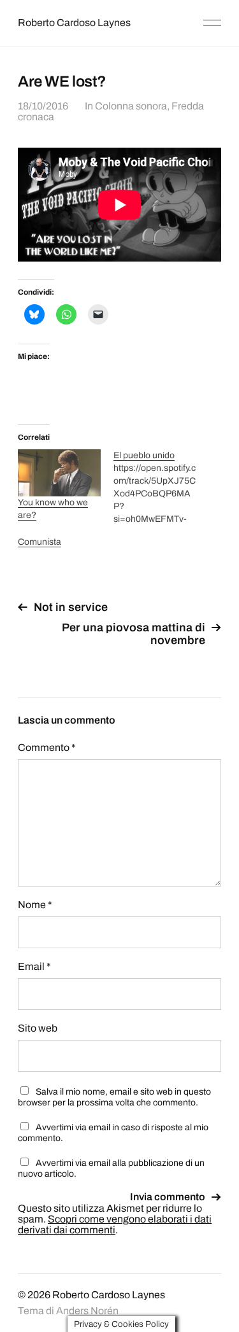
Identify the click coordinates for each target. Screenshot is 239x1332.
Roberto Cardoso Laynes (74, 22)
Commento (47, 747)
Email (34, 966)
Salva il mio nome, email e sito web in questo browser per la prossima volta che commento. (114, 1097)
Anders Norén (87, 1310)
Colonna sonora (131, 106)
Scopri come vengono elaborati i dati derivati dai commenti (115, 1224)
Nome (35, 904)
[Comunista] (65, 542)
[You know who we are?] (59, 472)
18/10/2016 (43, 106)
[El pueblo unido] (160, 487)
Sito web (37, 1028)
